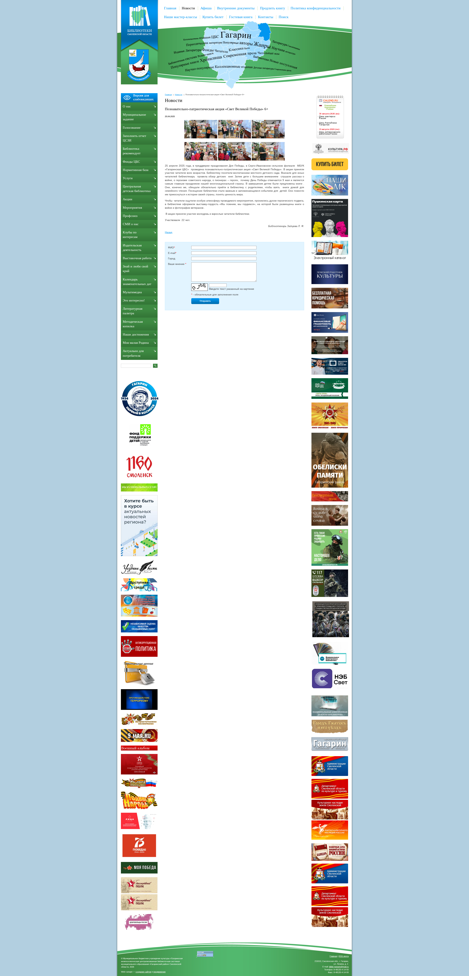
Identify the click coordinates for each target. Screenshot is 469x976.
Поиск (284, 17)
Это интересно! (134, 300)
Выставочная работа (137, 258)
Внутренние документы (235, 8)
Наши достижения (136, 334)
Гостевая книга (240, 17)
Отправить (205, 301)
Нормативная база (135, 170)
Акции (127, 199)
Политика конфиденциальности (316, 8)
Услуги (128, 178)
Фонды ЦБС (131, 161)
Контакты (265, 17)
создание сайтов (143, 972)
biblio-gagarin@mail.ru (339, 967)
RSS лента (344, 956)
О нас (127, 106)
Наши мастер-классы (180, 17)
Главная (170, 8)
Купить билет (213, 17)
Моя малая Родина (136, 342)
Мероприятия (132, 207)
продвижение (159, 972)
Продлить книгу (272, 8)
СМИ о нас (131, 224)
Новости (188, 8)
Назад (168, 232)
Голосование (132, 127)
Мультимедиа (132, 292)
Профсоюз (130, 216)
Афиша (206, 8)
